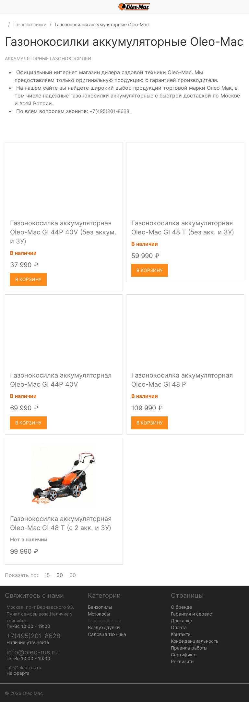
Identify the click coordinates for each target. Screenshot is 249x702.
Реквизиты (183, 661)
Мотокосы (99, 614)
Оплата (179, 627)
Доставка (181, 620)
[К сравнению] (100, 150)
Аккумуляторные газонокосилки (48, 58)
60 (72, 575)
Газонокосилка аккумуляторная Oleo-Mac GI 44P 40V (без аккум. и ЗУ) (63, 232)
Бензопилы (100, 607)
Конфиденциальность (195, 641)
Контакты (181, 634)
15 (47, 575)
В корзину (28, 279)
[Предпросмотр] (64, 180)
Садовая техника (107, 634)
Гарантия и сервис (191, 614)
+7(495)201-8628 (109, 111)
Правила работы (189, 648)
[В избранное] (112, 150)
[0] (244, 7)
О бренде (181, 607)
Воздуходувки (104, 627)
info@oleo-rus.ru (32, 652)
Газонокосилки (29, 24)
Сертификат (184, 654)
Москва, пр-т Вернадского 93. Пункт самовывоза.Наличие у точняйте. (40, 613)
